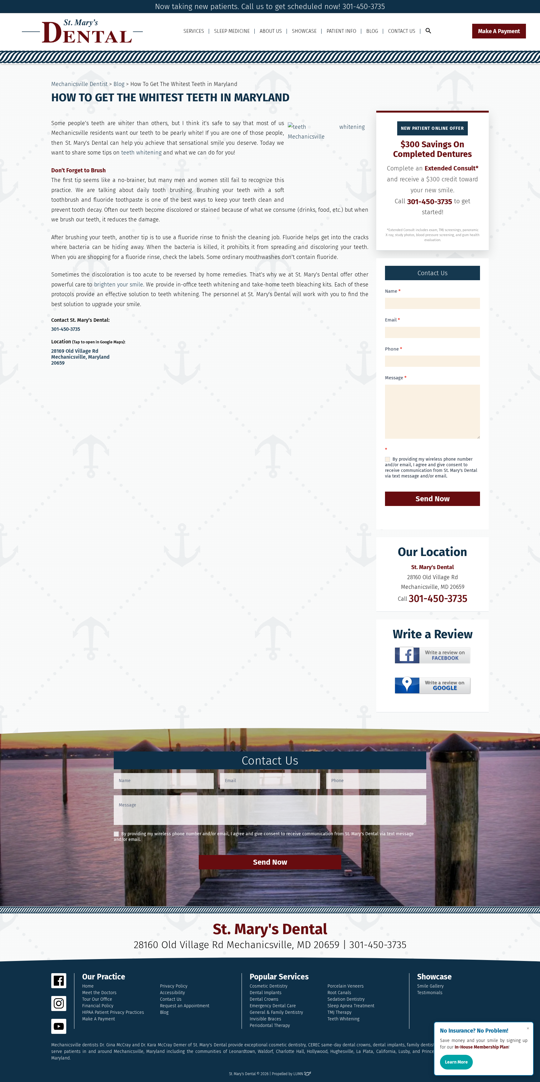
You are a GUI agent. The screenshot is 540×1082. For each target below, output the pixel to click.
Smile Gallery (430, 986)
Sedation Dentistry (346, 999)
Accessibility (172, 992)
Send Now (433, 498)
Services (193, 31)
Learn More (456, 1062)
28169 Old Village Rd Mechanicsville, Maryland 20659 (80, 357)
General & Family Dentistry (276, 1012)
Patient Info (341, 31)
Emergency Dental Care (273, 1006)
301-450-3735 (65, 329)
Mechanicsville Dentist (79, 84)
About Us (271, 31)
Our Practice (103, 977)
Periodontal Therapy (270, 1025)
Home (88, 986)
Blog (372, 31)
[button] (428, 31)
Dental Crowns (264, 999)
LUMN (298, 1074)
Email (392, 320)
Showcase (304, 31)
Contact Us (401, 31)
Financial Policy (97, 1006)
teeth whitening (141, 152)
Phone (393, 349)
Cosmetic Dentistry (269, 986)
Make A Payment (499, 31)
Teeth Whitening (343, 1019)
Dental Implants (266, 992)
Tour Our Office (97, 999)
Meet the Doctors (99, 992)
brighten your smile (118, 284)
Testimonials (429, 992)
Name (393, 291)
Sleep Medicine (232, 31)
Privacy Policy (174, 986)
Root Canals (339, 992)
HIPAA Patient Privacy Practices (113, 1012)
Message (396, 378)
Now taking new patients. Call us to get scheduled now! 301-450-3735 (270, 6)
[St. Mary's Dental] (82, 31)
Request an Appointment (184, 1006)
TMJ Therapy (340, 1012)
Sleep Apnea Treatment (351, 1006)
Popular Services (279, 977)
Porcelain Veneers (346, 986)
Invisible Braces (265, 1019)
